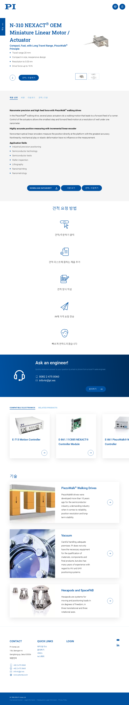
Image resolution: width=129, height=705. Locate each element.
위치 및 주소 (42, 647)
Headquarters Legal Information (47, 700)
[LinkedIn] (118, 645)
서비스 (40, 653)
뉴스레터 (40, 656)
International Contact (16, 700)
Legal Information (29, 700)
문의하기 (40, 650)
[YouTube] (118, 640)
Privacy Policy (63, 700)
